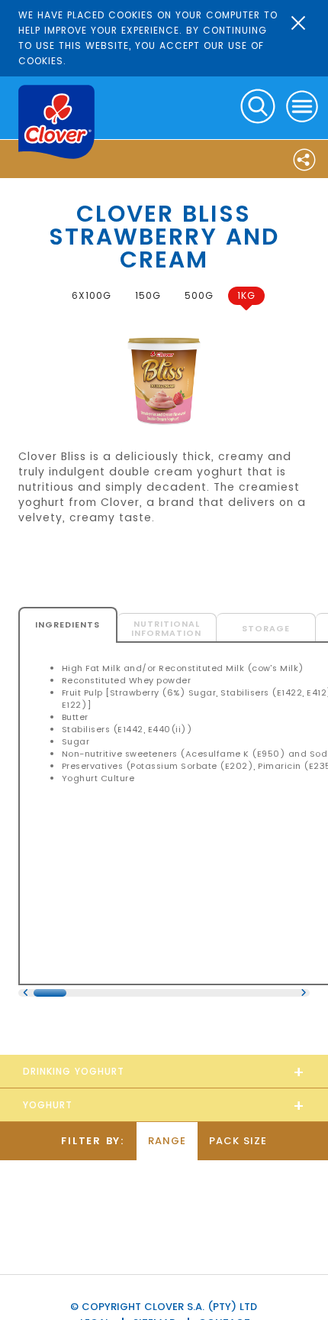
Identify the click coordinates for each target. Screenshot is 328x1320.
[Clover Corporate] (56, 121)
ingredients (67, 624)
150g (148, 295)
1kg (246, 295)
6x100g (91, 295)
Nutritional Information (166, 628)
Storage (266, 628)
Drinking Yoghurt (73, 1071)
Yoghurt (47, 1104)
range (167, 1141)
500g (199, 295)
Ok (298, 23)
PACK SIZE (238, 1141)
